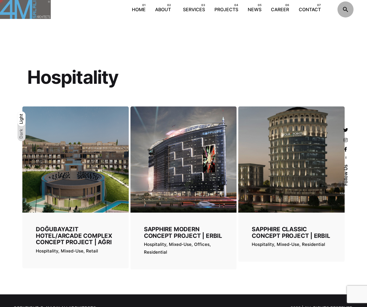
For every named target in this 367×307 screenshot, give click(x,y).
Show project (50, 258)
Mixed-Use (72, 251)
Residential (155, 252)
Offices (202, 244)
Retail (92, 251)
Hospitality (47, 251)
